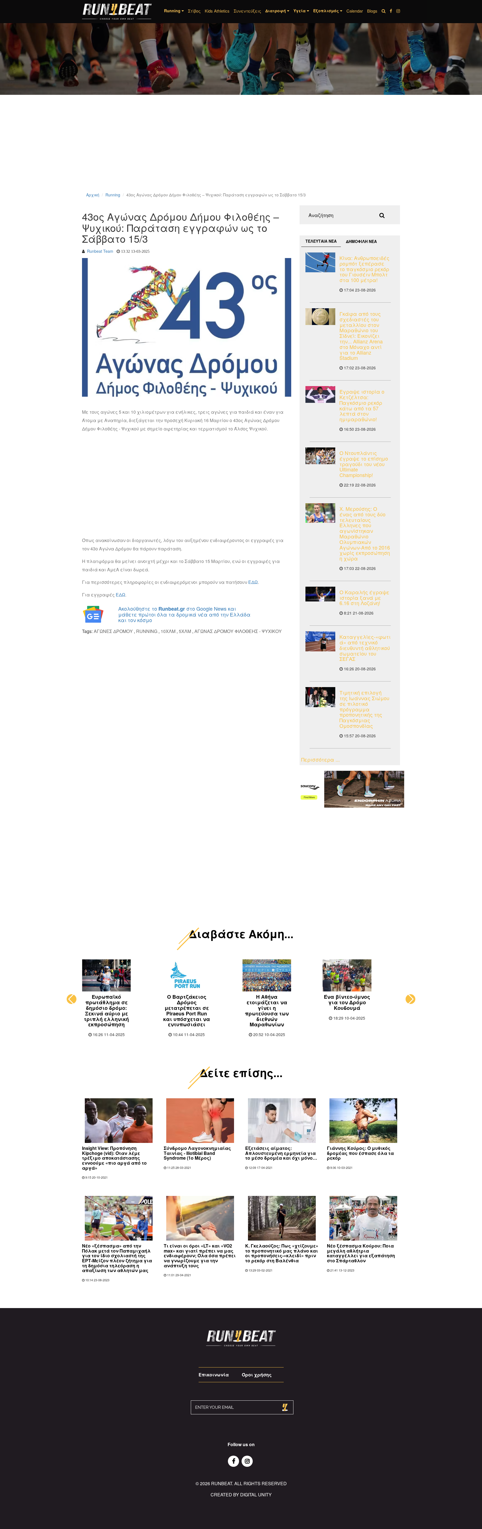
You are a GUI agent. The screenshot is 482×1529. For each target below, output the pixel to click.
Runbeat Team (100, 251)
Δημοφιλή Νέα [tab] (361, 241)
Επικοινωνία (214, 1374)
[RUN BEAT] (117, 12)
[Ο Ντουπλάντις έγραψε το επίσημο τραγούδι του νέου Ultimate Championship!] (320, 455)
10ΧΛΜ (168, 631)
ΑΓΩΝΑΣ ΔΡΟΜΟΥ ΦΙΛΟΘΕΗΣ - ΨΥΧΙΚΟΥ (238, 631)
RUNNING (146, 631)
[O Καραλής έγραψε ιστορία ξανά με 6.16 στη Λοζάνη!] (320, 594)
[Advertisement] (167, 151)
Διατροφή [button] (276, 10)
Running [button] (173, 10)
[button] (71, 999)
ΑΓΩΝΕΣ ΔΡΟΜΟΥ (113, 631)
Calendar (354, 11)
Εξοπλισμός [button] (326, 10)
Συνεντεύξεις (247, 11)
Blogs (372, 11)
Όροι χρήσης (257, 1374)
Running (112, 195)
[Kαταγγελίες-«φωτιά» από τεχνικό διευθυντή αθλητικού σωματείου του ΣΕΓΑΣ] (320, 641)
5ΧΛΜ (185, 631)
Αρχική (92, 195)
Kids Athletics (217, 11)
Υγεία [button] (300, 10)
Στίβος (194, 11)
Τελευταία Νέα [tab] (321, 241)
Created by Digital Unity (241, 1494)
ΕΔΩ (253, 582)
